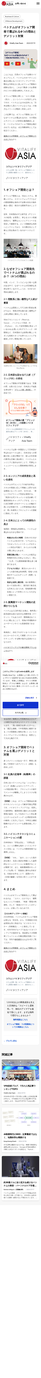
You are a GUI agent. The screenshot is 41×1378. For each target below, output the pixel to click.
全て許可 (20, 705)
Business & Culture (12, 16)
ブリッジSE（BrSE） (23, 390)
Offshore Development (13, 21)
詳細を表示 (29, 698)
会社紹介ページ (21, 939)
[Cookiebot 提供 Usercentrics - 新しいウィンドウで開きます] (28, 663)
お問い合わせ (20, 3)
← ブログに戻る (10, 1041)
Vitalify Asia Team (16, 43)
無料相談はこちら (20, 1019)
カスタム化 (19, 713)
